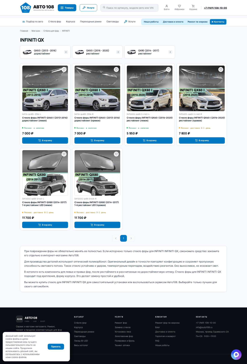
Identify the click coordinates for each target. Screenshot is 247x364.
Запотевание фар (124, 336)
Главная (24, 31)
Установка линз (123, 331)
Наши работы (151, 21)
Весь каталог (81, 345)
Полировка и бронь (125, 340)
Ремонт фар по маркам (167, 323)
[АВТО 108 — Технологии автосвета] (37, 7)
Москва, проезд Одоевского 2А (212, 331)
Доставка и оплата (173, 21)
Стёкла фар (54, 21)
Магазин (36, 31)
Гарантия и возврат (165, 336)
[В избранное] (64, 69)
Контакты (219, 21)
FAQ (157, 340)
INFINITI (66, 31)
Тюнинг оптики (122, 345)
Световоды (113, 21)
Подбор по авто (34, 21)
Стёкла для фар (51, 31)
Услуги (131, 21)
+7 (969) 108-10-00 (215, 7)
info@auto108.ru (204, 327)
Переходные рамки (90, 21)
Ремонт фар (121, 323)
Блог (157, 327)
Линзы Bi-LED (81, 340)
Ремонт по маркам (198, 21)
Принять (56, 346)
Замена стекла (123, 327)
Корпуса (70, 21)
